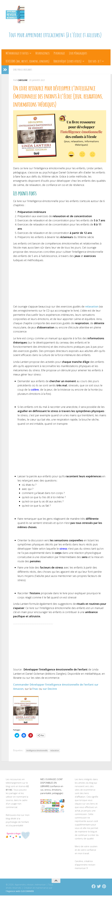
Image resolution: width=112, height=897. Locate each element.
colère (35, 389)
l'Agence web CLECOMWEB (20, 891)
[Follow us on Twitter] (99, 886)
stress (63, 548)
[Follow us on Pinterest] (104, 886)
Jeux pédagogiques (78, 53)
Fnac (35, 688)
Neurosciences (42, 53)
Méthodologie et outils (17, 53)
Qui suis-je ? (94, 61)
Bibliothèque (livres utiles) (68, 61)
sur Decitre (50, 688)
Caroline (23, 80)
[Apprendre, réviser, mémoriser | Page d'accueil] (15, 14)
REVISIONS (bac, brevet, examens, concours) (27, 61)
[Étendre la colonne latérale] (5, 69)
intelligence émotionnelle (37, 750)
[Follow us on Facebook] (94, 886)
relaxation (54, 750)
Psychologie (59, 53)
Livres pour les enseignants (22, 69)
